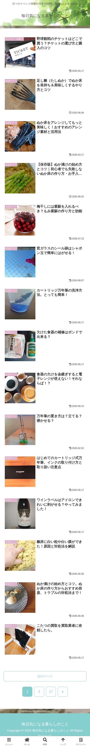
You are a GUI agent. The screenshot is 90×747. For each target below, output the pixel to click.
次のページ (45, 676)
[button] (81, 607)
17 (51, 691)
